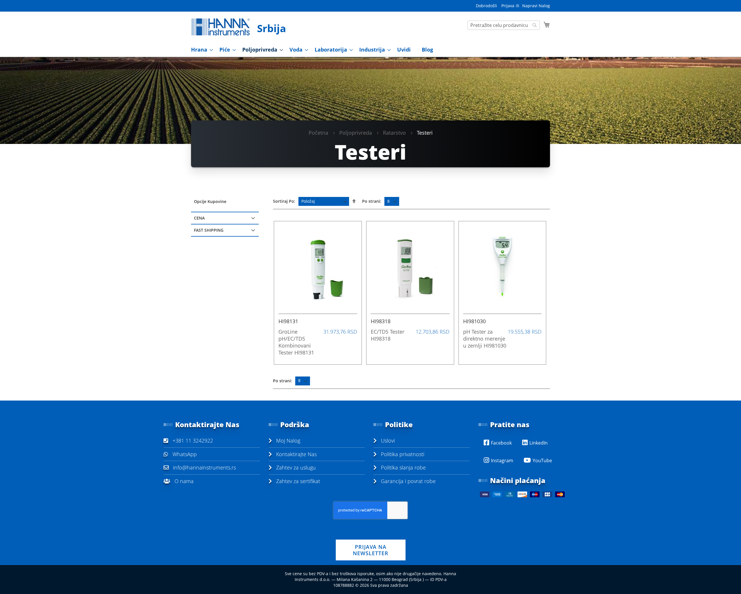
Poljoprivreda (355, 132)
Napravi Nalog (536, 5)
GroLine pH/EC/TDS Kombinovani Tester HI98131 (296, 342)
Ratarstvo (394, 132)
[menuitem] (200, 49)
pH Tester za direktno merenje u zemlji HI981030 (484, 338)
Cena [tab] (199, 218)
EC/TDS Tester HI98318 (387, 335)
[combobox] (503, 25)
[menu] (370, 49)
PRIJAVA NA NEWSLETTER (370, 550)
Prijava (507, 5)
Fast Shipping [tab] (208, 230)
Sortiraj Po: (284, 201)
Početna (318, 132)
